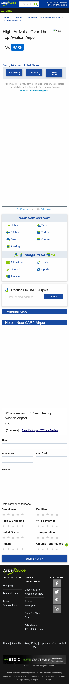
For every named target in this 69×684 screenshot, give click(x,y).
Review (6, 469)
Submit (54, 296)
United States (31, 65)
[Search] (36, 4)
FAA (6, 47)
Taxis (44, 225)
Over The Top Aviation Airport (44, 17)
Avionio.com (46, 209)
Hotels (14, 225)
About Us (16, 643)
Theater (15, 276)
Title (4, 440)
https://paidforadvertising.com (34, 90)
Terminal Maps (10, 593)
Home (7, 17)
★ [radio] (3, 514)
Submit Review (34, 558)
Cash (6, 65)
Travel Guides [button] (54, 73)
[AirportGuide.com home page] (8, 3)
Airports (19, 17)
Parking (15, 246)
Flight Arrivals (12, 20)
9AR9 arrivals (23, 209)
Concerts (15, 269)
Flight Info (34, 72)
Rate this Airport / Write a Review (40, 430)
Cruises (46, 239)
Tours (44, 262)
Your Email (42, 453)
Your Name (8, 453)
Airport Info (14, 72)
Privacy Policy (30, 643)
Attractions (16, 262)
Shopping (8, 585)
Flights (14, 232)
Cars (13, 239)
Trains (45, 232)
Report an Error (47, 643)
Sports (45, 269)
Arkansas (16, 65)
